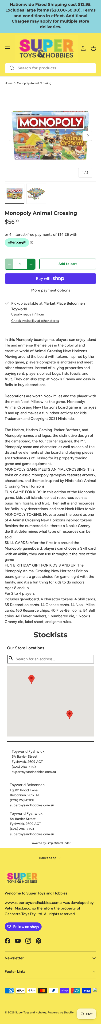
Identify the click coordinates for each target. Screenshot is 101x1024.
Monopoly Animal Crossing (34, 83)
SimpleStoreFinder (58, 843)
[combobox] (50, 68)
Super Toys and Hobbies (30, 1012)
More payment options (50, 290)
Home (8, 83)
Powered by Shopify (61, 1012)
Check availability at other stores (35, 321)
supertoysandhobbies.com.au (34, 772)
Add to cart (67, 264)
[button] (69, 715)
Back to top (48, 858)
